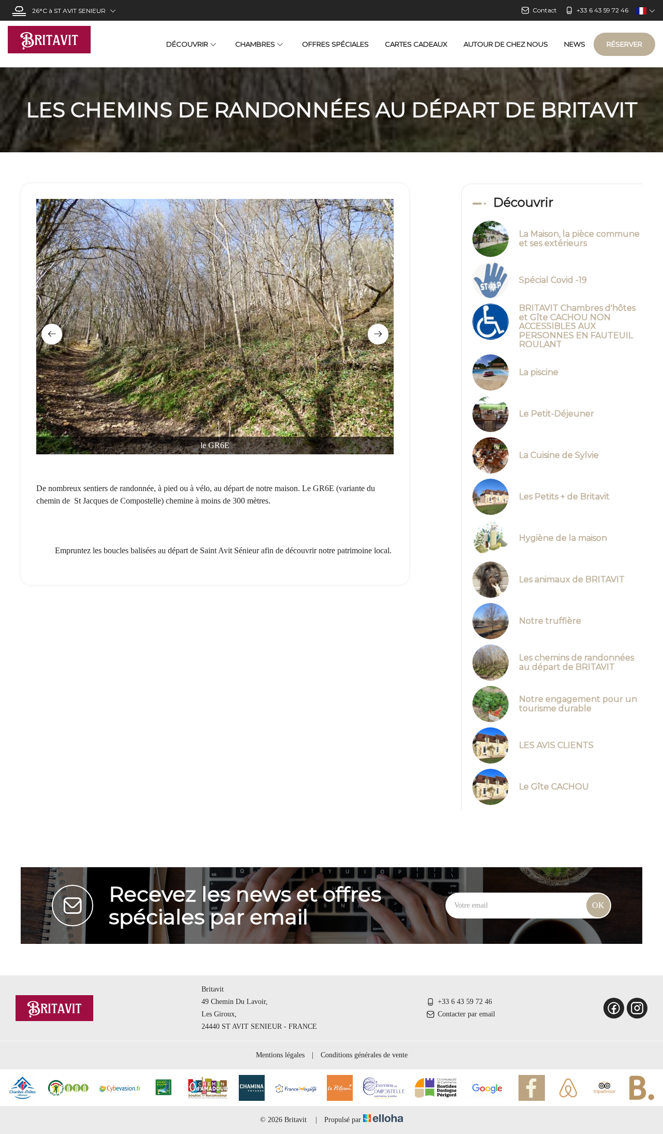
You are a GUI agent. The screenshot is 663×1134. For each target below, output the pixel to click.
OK (598, 905)
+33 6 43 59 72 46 (465, 1002)
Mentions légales (280, 1055)
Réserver (624, 44)
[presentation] (51, 334)
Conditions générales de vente (364, 1055)
